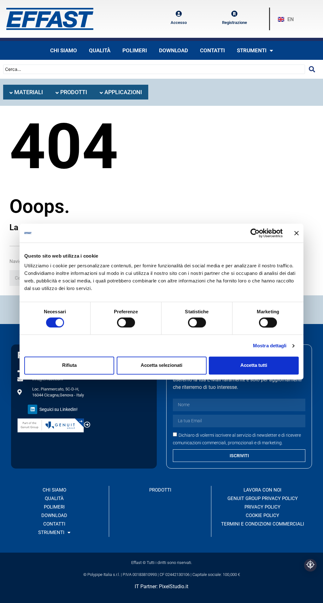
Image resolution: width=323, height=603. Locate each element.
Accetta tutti (253, 365)
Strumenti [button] (252, 50)
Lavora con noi (262, 490)
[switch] (126, 322)
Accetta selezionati (161, 365)
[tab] (26, 92)
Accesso (179, 22)
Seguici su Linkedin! (58, 409)
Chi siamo (63, 50)
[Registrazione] (234, 14)
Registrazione (234, 22)
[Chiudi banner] (296, 233)
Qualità (99, 50)
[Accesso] (178, 14)
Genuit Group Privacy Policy (262, 498)
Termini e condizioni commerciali (262, 524)
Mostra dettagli (270, 345)
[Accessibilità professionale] (310, 565)
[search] (312, 69)
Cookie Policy (262, 515)
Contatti (212, 50)
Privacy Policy (262, 507)
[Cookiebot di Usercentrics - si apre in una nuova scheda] (255, 233)
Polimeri (134, 50)
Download (173, 50)
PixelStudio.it (173, 586)
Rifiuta (69, 365)
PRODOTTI (160, 490)
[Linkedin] (32, 409)
